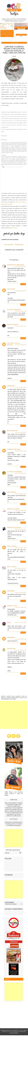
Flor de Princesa (14, 309)
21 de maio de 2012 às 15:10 (20, 432)
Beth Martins (12, 430)
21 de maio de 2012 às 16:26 (20, 473)
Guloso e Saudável (14, 472)
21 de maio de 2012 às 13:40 (20, 344)
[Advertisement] (14, 838)
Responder (23, 284)
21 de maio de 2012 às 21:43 (20, 607)
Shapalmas (11, 648)
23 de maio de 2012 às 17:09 (20, 650)
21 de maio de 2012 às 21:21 (20, 592)
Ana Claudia (12, 546)
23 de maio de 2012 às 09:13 (20, 639)
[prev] (1, 38)
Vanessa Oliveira (14, 527)
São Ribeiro (11, 492)
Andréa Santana (13, 449)
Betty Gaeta (12, 567)
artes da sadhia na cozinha (9, 1030)
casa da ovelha (13, 227)
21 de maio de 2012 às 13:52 (20, 387)
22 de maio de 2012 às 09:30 (20, 622)
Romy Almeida (12, 324)
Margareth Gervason (15, 265)
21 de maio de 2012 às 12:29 (20, 290)
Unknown (11, 386)
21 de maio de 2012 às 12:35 (20, 326)
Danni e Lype (12, 606)
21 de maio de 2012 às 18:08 (20, 529)
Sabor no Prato (13, 509)
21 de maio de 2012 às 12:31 (20, 311)
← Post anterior (8, 244)
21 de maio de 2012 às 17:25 (20, 493)
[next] (2, 38)
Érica (9, 622)
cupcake (14, 56)
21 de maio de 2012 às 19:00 (20, 547)
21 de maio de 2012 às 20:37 (20, 568)
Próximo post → (20, 244)
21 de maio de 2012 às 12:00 (20, 266)
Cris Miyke (11, 289)
